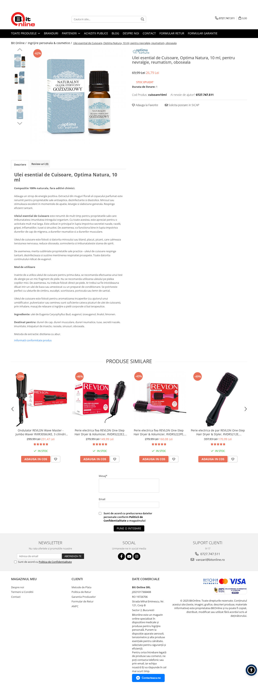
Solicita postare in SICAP (183, 105)
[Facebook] (121, 556)
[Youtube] (129, 556)
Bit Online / (19, 43)
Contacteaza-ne (151, 677)
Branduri (51, 33)
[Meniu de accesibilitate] (251, 670)
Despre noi (131, 33)
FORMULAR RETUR (171, 33)
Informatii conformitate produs (33, 340)
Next (19, 123)
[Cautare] (142, 19)
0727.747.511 (210, 554)
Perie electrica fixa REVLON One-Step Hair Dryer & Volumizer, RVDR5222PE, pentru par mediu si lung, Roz (159, 432)
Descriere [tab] (20, 164)
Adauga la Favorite (146, 105)
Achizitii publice (96, 33)
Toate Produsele (24, 33)
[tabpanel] (78, 96)
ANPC (75, 606)
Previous (19, 50)
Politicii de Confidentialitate (123, 518)
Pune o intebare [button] (129, 528)
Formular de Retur (83, 601)
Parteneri (70, 33)
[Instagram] (136, 556)
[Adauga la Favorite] (55, 459)
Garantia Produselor (84, 597)
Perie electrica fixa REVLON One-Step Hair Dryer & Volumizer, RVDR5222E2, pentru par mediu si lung (100, 432)
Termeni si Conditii (22, 592)
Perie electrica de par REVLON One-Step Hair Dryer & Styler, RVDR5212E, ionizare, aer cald (218, 432)
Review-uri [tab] (39, 164)
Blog (115, 33)
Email (102, 499)
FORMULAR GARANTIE (202, 33)
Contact (149, 33)
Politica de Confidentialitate (55, 562)
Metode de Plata (81, 587)
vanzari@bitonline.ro (210, 560)
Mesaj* (103, 476)
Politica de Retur (81, 592)
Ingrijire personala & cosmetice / (50, 43)
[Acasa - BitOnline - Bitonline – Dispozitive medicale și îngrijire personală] (31, 19)
